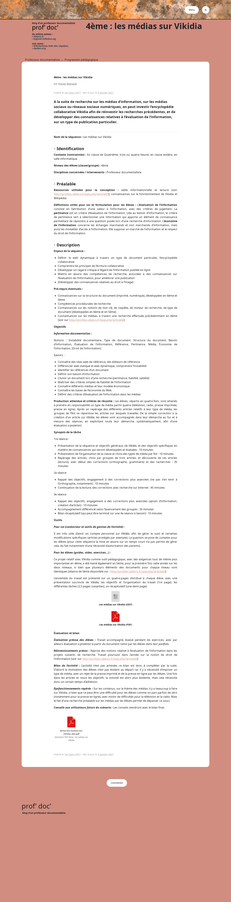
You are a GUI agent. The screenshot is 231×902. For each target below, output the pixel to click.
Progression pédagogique (81, 59)
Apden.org (39, 48)
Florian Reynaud (67, 83)
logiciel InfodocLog (44, 38)
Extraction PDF (61, 737)
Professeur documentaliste (42, 59)
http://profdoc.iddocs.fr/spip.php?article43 (109, 659)
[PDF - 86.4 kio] (115, 616)
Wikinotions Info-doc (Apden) (50, 45)
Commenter (117, 782)
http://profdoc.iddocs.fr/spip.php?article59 (81, 194)
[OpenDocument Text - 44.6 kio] (115, 596)
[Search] (205, 10)
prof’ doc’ (45, 27)
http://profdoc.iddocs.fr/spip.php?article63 (137, 571)
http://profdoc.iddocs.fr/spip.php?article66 (96, 320)
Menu (192, 9)
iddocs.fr (38, 36)
